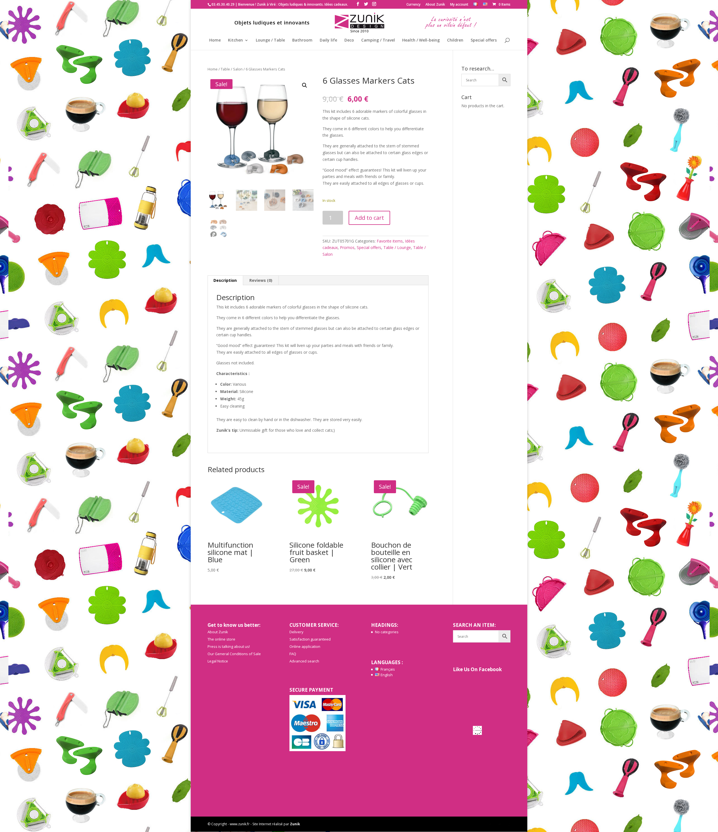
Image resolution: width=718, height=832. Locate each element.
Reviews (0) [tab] (260, 280)
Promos (347, 247)
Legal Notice (218, 661)
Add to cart (369, 217)
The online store (221, 639)
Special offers (484, 40)
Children (455, 40)
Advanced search (304, 661)
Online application (304, 646)
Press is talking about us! (229, 646)
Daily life (328, 40)
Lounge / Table (270, 40)
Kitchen (235, 40)
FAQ (292, 653)
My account (459, 5)
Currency (413, 5)
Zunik (295, 824)
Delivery (296, 631)
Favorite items (390, 241)
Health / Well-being (421, 40)
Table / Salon (232, 69)
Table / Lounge (397, 247)
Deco (349, 40)
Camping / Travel (378, 40)
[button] (305, 85)
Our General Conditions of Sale (234, 653)
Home (215, 40)
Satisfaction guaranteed (310, 639)
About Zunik (435, 5)
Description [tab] (225, 280)
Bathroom (302, 40)
